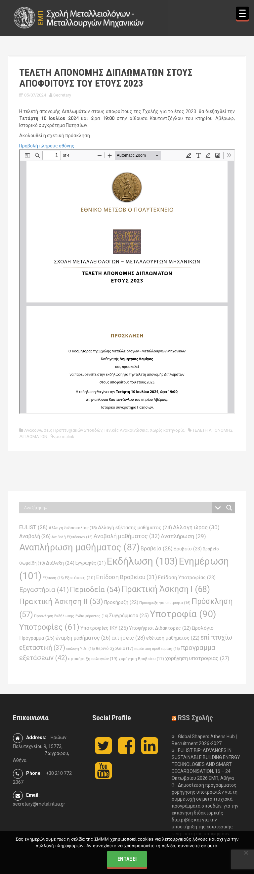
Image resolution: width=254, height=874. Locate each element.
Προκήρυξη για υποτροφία (164, 602)
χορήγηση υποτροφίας (197, 658)
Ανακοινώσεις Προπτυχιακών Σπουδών (63, 430)
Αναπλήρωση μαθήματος (79, 547)
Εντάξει (127, 859)
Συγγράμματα (129, 615)
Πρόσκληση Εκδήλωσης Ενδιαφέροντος (71, 616)
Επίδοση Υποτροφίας (187, 577)
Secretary (62, 95)
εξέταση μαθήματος (172, 638)
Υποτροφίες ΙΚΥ (104, 628)
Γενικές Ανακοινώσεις (126, 430)
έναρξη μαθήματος (83, 638)
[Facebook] (126, 751)
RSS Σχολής (195, 718)
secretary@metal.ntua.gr (39, 804)
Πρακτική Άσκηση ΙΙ (61, 601)
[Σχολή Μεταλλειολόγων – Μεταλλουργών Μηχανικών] (79, 17)
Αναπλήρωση (183, 536)
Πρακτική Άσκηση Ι (165, 589)
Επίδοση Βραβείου (126, 577)
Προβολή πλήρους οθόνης (46, 145)
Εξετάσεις (80, 577)
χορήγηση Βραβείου (141, 658)
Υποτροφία (183, 614)
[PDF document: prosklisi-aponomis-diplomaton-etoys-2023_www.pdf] (127, 281)
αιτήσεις (128, 638)
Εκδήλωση (142, 561)
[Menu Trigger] (242, 13)
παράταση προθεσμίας (157, 648)
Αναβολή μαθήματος (127, 536)
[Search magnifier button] (229, 507)
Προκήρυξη (121, 602)
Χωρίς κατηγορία (167, 430)
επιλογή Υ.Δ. (80, 648)
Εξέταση (53, 578)
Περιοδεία (95, 589)
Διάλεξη (60, 563)
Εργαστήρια (44, 590)
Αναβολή (35, 536)
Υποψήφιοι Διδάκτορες (160, 628)
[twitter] (103, 751)
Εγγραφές (90, 563)
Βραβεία (157, 548)
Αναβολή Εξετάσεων (72, 537)
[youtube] (103, 776)
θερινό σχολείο (114, 648)
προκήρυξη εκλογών (92, 658)
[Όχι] (245, 852)
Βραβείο (188, 549)
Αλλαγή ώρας (196, 527)
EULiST (33, 527)
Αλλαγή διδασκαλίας (73, 527)
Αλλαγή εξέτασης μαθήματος (135, 528)
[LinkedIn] (149, 751)
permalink (64, 436)
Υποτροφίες (49, 627)
